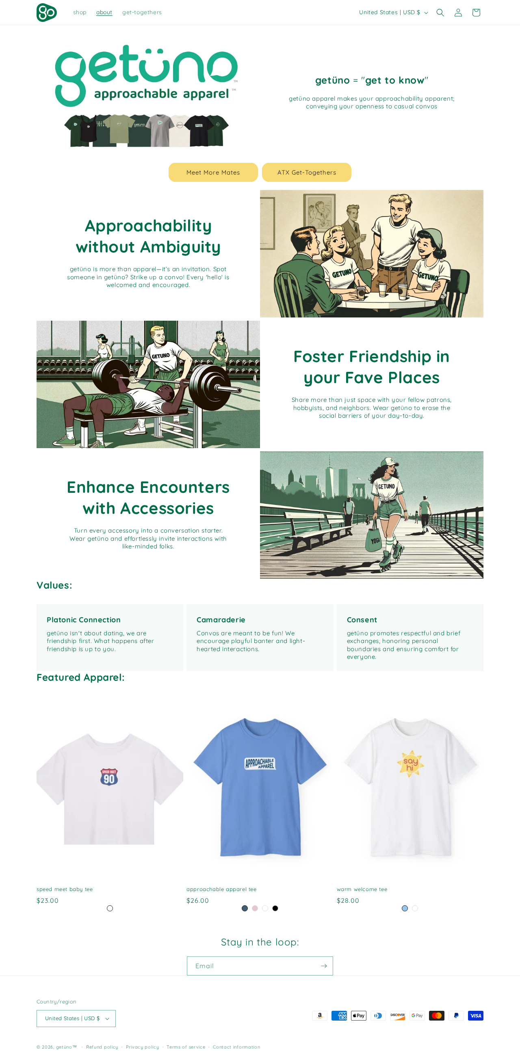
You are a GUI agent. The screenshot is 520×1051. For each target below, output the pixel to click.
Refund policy (102, 1047)
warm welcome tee (362, 889)
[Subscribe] (324, 965)
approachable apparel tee (221, 889)
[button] (440, 13)
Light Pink (255, 908)
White (110, 908)
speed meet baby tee (65, 889)
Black (275, 908)
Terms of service (186, 1047)
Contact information (236, 1047)
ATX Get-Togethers (306, 172)
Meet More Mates (213, 172)
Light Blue (405, 908)
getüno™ (66, 1047)
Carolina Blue (245, 908)
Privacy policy (142, 1047)
